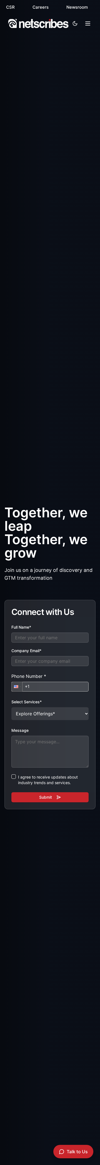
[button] (17, 686)
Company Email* (26, 650)
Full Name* (21, 627)
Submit (45, 797)
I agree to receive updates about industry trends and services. (48, 780)
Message (20, 730)
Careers (40, 7)
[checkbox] (13, 776)
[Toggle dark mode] (75, 23)
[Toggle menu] (87, 23)
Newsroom (77, 7)
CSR (10, 7)
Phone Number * (28, 676)
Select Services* (26, 701)
